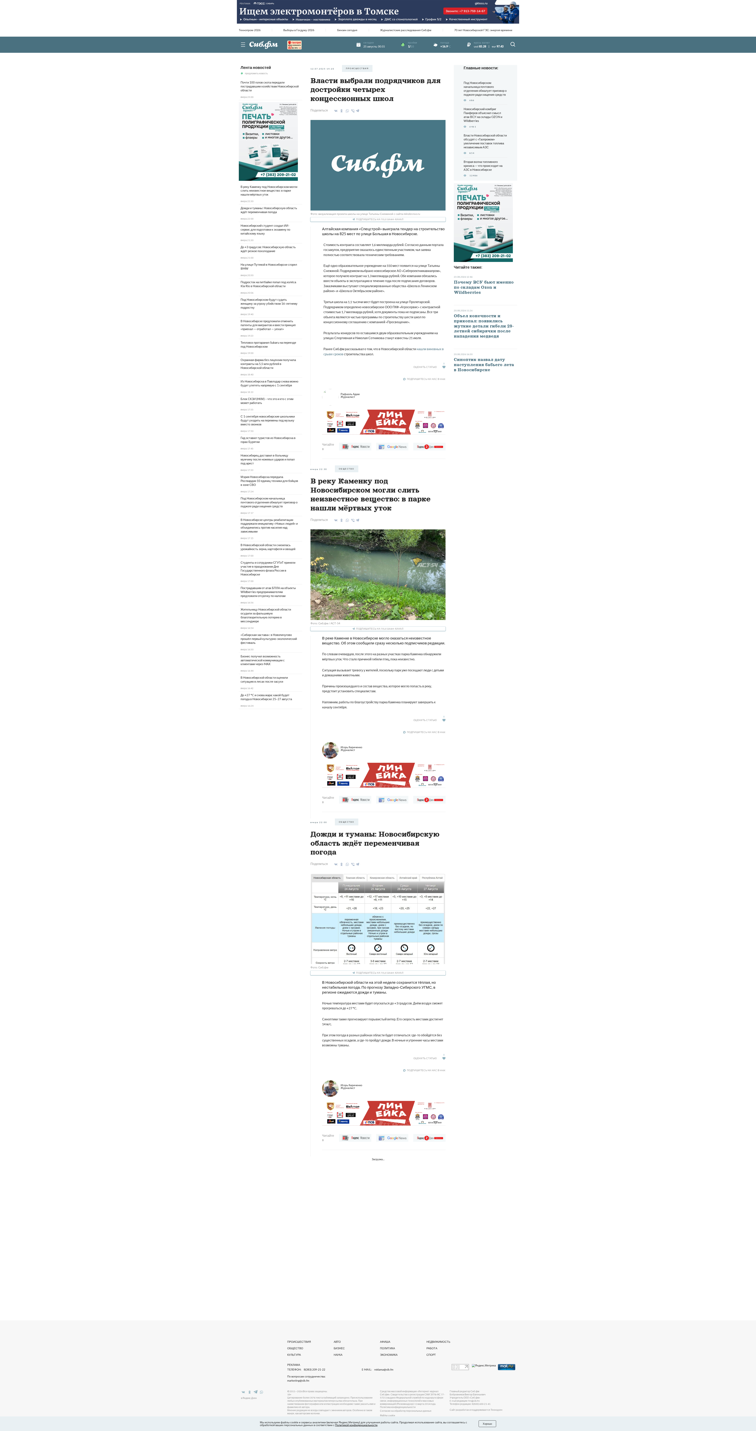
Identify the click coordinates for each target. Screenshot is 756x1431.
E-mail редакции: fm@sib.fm (465, 1400)
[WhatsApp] (346, 111)
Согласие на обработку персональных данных (405, 1410)
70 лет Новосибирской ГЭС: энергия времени (483, 30)
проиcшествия (357, 68)
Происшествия (299, 1341)
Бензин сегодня (347, 30)
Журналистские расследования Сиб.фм (405, 30)
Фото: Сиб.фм (319, 967)
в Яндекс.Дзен (249, 1398)
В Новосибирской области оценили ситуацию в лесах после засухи (264, 679)
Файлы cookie (387, 1415)
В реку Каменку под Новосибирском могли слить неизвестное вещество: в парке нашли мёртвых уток (269, 190)
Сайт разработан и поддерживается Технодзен (476, 1409)
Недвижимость (438, 1341)
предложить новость (256, 73)
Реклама (293, 1364)
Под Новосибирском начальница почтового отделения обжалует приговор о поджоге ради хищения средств (269, 502)
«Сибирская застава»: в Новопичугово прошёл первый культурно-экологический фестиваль (269, 638)
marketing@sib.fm (298, 1380)
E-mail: (377, 1369)
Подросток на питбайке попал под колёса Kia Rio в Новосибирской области (268, 284)
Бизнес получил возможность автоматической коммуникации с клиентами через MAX (263, 660)
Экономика (388, 1354)
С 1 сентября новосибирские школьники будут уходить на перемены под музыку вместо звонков (268, 420)
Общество (295, 1348)
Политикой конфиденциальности (356, 1425)
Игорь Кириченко (351, 748)
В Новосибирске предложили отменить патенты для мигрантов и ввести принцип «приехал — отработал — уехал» (268, 325)
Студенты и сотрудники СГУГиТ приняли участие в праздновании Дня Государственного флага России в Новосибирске (268, 568)
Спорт (431, 1354)
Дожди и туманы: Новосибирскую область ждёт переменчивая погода (269, 210)
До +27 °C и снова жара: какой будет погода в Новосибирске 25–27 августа (266, 697)
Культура (294, 1354)
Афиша (385, 1341)
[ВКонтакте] (335, 111)
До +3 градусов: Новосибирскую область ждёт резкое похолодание (268, 249)
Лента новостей (256, 67)
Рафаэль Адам (350, 395)
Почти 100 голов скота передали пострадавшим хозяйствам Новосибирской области (270, 86)
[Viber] (352, 111)
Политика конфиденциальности (398, 1407)
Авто (337, 1341)
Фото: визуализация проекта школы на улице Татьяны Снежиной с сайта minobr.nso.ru (365, 213)
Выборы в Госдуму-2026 (298, 30)
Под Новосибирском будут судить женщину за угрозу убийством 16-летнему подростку (269, 303)
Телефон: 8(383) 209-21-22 (306, 1369)
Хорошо (487, 1423)
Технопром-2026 (249, 30)
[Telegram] (358, 110)
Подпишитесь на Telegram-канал (379, 219)
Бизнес (339, 1348)
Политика (387, 1348)
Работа (431, 1348)
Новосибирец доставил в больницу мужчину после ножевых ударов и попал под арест (268, 459)
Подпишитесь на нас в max (426, 379)
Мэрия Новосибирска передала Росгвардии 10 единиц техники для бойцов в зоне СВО (269, 480)
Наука (338, 1354)
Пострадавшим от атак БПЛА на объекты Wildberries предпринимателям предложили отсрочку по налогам (268, 592)
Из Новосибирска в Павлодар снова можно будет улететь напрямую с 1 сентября (269, 383)
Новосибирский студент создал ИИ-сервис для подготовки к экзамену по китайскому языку (265, 229)
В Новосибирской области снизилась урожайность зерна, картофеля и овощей (268, 547)
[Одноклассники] (340, 111)
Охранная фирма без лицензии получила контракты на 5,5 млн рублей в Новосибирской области (268, 363)
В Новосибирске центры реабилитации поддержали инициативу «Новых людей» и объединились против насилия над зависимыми (269, 525)
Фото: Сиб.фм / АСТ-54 (325, 623)
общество (346, 469)
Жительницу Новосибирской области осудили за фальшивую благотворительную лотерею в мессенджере (266, 615)
